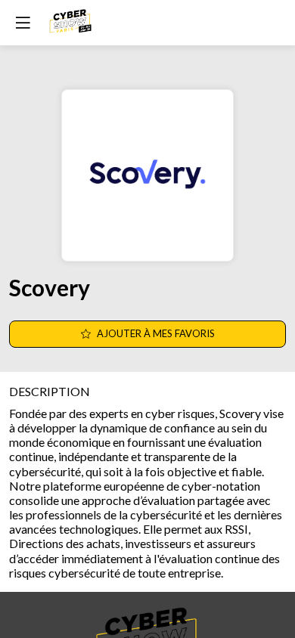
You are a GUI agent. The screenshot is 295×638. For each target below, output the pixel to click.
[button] (22, 22)
